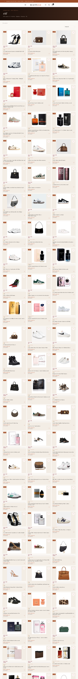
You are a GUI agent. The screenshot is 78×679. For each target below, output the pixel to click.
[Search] (49, 4)
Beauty (35, 5)
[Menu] (25, 4)
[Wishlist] (24, 32)
